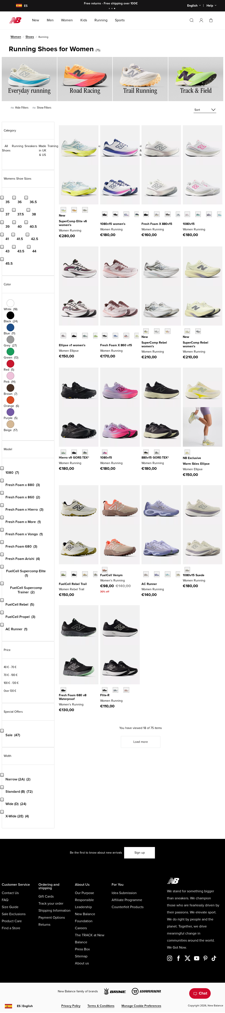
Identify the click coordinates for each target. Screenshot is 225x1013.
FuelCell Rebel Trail (73, 584)
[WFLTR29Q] (126, 690)
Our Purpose (84, 893)
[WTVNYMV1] (104, 569)
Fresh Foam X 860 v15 (116, 345)
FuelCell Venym (111, 575)
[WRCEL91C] (63, 209)
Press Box (82, 949)
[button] (201, 20)
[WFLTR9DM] (104, 690)
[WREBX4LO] (198, 331)
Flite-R (104, 695)
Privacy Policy (70, 1006)
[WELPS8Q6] (74, 335)
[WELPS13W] (85, 335)
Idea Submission (124, 893)
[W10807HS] (198, 214)
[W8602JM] (126, 335)
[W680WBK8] (63, 690)
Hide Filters (21, 107)
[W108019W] (137, 214)
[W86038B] (115, 335)
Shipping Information (54, 910)
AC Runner (149, 584)
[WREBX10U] (187, 331)
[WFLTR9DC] (115, 690)
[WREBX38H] (146, 331)
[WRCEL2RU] (74, 209)
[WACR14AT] (156, 574)
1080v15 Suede (193, 575)
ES (25, 1006)
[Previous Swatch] (102, 209)
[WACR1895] (178, 574)
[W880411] (178, 214)
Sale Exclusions (13, 914)
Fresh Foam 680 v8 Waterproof (72, 697)
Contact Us (10, 893)
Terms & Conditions (100, 1006)
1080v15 (189, 224)
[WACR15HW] (167, 574)
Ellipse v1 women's (72, 345)
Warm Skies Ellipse (196, 464)
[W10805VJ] (219, 214)
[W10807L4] (187, 214)
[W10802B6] (208, 214)
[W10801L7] (126, 214)
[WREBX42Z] (156, 331)
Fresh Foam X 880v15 (157, 224)
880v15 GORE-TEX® (155, 457)
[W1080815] (115, 214)
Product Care (12, 921)
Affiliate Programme (127, 900)
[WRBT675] (96, 574)
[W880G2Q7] (156, 452)
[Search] (191, 20)
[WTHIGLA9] (63, 452)
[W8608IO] (137, 335)
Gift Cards (46, 896)
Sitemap (81, 956)
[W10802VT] (104, 452)
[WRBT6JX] (63, 574)
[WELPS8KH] (187, 452)
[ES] (16, 6)
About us (82, 963)
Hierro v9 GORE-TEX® (74, 457)
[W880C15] (156, 214)
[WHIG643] (85, 452)
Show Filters (43, 107)
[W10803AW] (104, 214)
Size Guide (10, 907)
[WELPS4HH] (63, 335)
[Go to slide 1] (110, 9)
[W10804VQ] (187, 569)
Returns (44, 924)
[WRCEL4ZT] (85, 209)
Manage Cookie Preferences (141, 1006)
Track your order (50, 903)
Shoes (29, 37)
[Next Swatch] (61, 342)
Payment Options (51, 917)
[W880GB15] (146, 452)
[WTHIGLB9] (74, 452)
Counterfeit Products (127, 907)
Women (16, 37)
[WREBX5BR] (167, 331)
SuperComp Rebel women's (154, 344)
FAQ (5, 900)
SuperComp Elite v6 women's (73, 223)
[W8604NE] (104, 335)
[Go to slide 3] (115, 9)
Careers (81, 928)
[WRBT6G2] (85, 574)
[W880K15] (146, 214)
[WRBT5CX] (74, 574)
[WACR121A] (146, 574)
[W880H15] (167, 214)
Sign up (139, 852)
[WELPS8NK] (96, 335)
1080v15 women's (112, 224)
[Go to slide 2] (112, 9)
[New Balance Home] (17, 20)
